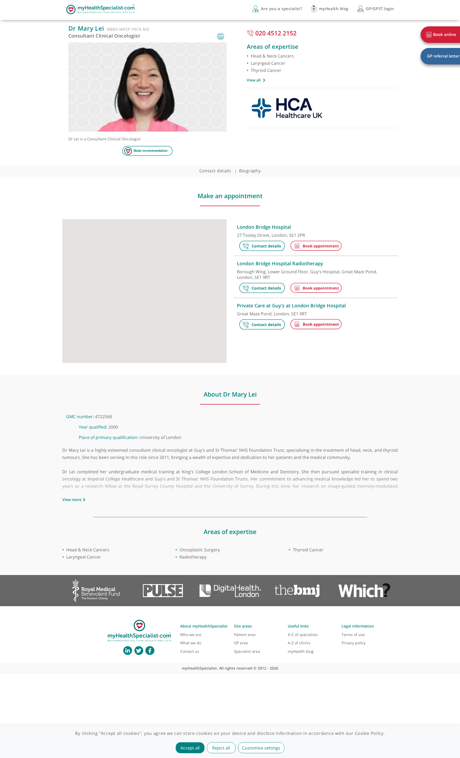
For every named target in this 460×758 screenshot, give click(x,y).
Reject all (221, 748)
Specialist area (247, 651)
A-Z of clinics (299, 642)
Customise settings (261, 748)
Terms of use (353, 634)
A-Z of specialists (303, 634)
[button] (171, 252)
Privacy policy (353, 642)
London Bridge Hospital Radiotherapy (280, 263)
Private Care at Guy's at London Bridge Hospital (291, 305)
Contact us (189, 651)
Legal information (358, 626)
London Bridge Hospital (264, 227)
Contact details (215, 171)
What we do (190, 642)
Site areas (243, 626)
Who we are (190, 634)
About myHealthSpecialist (204, 626)
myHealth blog (301, 651)
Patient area (245, 634)
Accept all (190, 748)
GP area (241, 642)
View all (254, 80)
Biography (250, 171)
